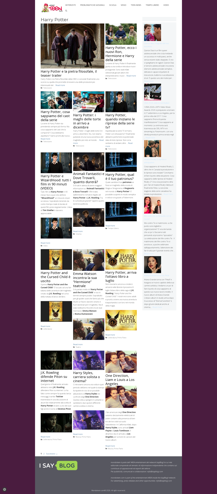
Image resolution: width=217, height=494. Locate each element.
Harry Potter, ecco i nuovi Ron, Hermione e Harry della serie (120, 53)
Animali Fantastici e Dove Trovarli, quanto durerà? (88, 177)
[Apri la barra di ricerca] (66, 11)
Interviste (70, 5)
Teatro (78, 347)
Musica (78, 437)
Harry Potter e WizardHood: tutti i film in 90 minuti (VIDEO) (56, 182)
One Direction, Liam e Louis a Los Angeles (119, 379)
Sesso (123, 5)
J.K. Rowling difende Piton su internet (54, 376)
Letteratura (47, 329)
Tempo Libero (152, 5)
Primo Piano (121, 338)
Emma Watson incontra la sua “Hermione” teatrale (85, 279)
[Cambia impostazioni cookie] (4, 489)
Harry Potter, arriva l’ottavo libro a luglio (120, 276)
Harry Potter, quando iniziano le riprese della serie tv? (120, 121)
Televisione (47, 88)
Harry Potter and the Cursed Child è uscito (55, 276)
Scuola (112, 5)
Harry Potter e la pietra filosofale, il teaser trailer (69, 73)
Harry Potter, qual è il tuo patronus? (119, 176)
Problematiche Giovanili (92, 5)
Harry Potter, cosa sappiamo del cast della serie (55, 115)
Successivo (52, 453)
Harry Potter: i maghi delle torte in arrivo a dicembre (87, 121)
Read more (60, 85)
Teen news (136, 5)
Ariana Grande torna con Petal (156, 275)
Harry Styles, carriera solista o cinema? (86, 376)
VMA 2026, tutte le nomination (156, 103)
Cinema (78, 234)
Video (166, 5)
